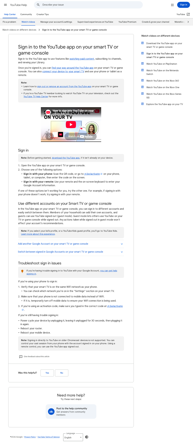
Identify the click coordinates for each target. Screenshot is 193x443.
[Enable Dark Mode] (86, 437)
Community (26, 14)
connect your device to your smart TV (63, 71)
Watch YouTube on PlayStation (161, 64)
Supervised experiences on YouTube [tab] (95, 22)
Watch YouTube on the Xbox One (162, 87)
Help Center (10, 14)
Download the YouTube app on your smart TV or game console (164, 45)
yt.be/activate (92, 173)
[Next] (187, 22)
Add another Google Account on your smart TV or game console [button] (53, 243)
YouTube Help (18, 5)
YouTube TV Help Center (36, 96)
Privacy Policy (30, 437)
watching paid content (82, 58)
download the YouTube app (66, 158)
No (61, 373)
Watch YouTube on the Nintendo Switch (162, 72)
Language (70, 433)
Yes (47, 373)
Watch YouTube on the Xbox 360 (162, 80)
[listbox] (73, 437)
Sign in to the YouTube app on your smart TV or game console (164, 55)
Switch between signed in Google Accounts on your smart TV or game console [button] (60, 251)
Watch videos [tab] (28, 22)
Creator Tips (42, 14)
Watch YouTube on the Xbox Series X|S (163, 96)
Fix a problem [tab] (9, 22)
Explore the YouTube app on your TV (164, 104)
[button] (5, 4)
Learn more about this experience (38, 234)
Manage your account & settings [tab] (56, 22)
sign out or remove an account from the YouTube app (64, 86)
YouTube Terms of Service (49, 437)
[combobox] (93, 4)
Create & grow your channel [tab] (155, 22)
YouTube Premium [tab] (127, 22)
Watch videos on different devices (160, 35)
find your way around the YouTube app (72, 67)
